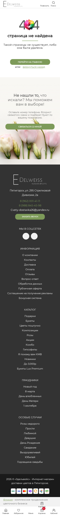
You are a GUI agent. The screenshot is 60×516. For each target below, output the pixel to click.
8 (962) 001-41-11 (30, 201)
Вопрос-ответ (30, 278)
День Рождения (30, 442)
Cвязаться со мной (30, 126)
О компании (30, 255)
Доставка (30, 264)
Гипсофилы (30, 349)
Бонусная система (30, 298)
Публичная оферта (30, 288)
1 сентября (30, 405)
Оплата (30, 269)
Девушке (30, 438)
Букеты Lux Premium (30, 368)
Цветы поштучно (30, 325)
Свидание (30, 447)
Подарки (30, 316)
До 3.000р (30, 363)
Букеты (30, 320)
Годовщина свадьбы (30, 461)
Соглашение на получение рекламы (30, 293)
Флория (8, 499)
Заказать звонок (30, 217)
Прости (30, 428)
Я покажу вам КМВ (30, 354)
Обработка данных (30, 283)
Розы (30, 335)
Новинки (30, 359)
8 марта (30, 391)
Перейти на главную (30, 62)
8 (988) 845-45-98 (30, 205)
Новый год (30, 386)
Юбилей (30, 457)
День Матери (30, 400)
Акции (30, 339)
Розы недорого (30, 423)
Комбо (30, 344)
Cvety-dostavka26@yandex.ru (30, 209)
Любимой (30, 433)
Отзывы (30, 274)
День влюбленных (30, 396)
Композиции (30, 330)
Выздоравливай (30, 452)
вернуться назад (34, 66)
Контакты (30, 259)
